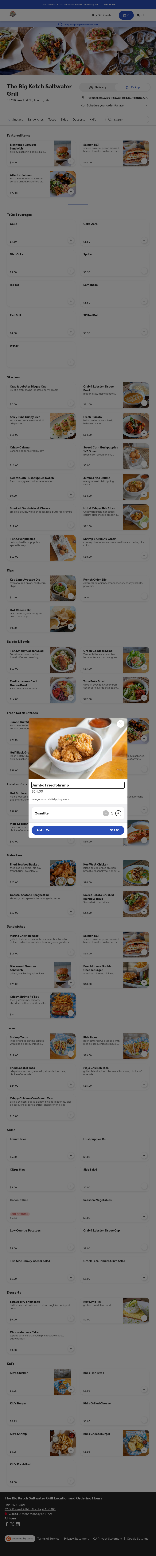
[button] (78, 748)
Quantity (42, 813)
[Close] (120, 724)
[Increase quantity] (118, 813)
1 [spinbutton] (112, 813)
